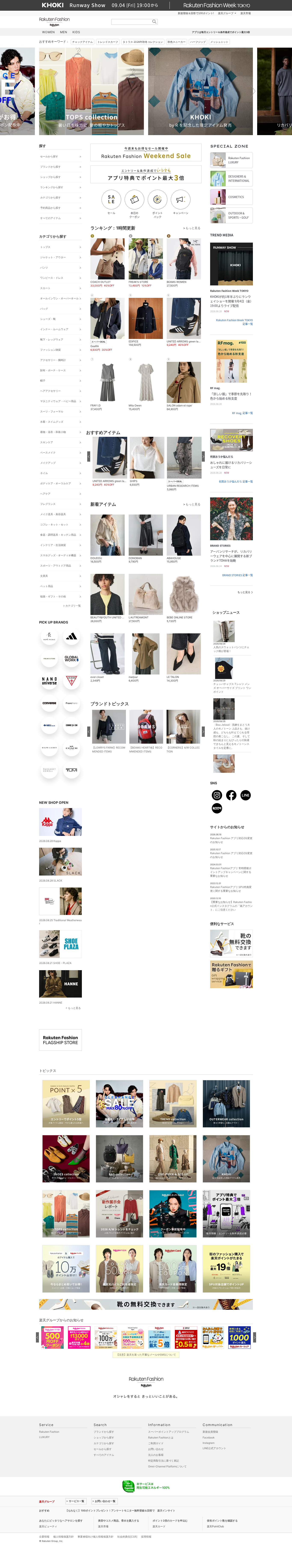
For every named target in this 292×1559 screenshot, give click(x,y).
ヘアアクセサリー (50, 390)
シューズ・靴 (48, 319)
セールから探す (49, 156)
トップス (45, 247)
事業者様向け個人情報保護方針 (96, 1536)
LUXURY (44, 1437)
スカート (45, 288)
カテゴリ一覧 (73, 605)
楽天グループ (225, 13)
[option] (91, 91)
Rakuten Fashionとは (160, 1437)
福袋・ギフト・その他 (53, 596)
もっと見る (74, 1008)
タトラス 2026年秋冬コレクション (143, 41)
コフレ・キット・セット (54, 524)
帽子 (42, 380)
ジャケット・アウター (53, 257)
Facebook (209, 1437)
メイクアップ (48, 462)
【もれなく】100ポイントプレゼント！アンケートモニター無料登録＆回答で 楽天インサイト (120, 1510)
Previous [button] (39, 91)
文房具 (44, 575)
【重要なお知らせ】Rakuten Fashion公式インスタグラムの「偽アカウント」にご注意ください (231, 905)
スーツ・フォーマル (51, 411)
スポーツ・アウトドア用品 (55, 565)
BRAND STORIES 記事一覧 (237, 575)
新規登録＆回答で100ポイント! (196, 13)
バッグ (44, 308)
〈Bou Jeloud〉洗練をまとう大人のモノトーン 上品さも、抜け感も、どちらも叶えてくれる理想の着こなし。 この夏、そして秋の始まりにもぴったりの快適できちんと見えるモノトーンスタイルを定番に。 (231, 736)
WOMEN (48, 32)
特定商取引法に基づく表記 (163, 1460)
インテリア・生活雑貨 (53, 545)
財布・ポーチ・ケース (53, 370)
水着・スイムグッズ (51, 421)
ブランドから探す (50, 166)
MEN (63, 32)
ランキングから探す (51, 187)
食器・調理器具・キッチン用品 (58, 534)
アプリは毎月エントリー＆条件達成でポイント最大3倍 (221, 32)
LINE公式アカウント (214, 1448)
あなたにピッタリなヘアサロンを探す (61, 1520)
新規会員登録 (210, 1431)
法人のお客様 (156, 1454)
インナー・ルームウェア (54, 329)
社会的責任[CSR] (127, 1536)
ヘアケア (45, 493)
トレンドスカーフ (107, 41)
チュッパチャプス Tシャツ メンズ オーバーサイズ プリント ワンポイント (232, 687)
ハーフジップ (198, 41)
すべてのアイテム (50, 218)
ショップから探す (50, 177)
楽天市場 (245, 13)
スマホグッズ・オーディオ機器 (58, 555)
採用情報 (146, 1536)
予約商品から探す (50, 207)
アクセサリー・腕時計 (53, 360)
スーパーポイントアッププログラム (168, 1431)
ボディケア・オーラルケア (55, 483)
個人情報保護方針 (63, 1536)
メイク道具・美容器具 (53, 514)
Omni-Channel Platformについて (167, 1466)
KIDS (76, 32)
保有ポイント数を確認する (222, 1520)
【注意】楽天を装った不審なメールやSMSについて (146, 1354)
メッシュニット (219, 41)
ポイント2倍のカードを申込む (170, 1520)
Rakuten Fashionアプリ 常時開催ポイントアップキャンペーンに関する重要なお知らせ (230, 872)
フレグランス (48, 504)
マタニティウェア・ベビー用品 (58, 401)
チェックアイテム (82, 41)
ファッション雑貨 (50, 349)
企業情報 (44, 1536)
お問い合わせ (156, 1449)
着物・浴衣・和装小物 (53, 432)
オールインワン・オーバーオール (59, 298)
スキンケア (46, 442)
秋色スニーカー (177, 41)
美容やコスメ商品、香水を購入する (118, 1520)
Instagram (208, 1442)
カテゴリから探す (50, 197)
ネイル (44, 473)
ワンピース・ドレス (51, 277)
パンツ (44, 267)
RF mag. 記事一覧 (242, 413)
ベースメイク (48, 452)
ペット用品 (46, 586)
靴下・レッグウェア (51, 339)
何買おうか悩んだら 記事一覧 (236, 481)
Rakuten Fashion (72, 22)
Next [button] (253, 91)
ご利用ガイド (156, 1443)
